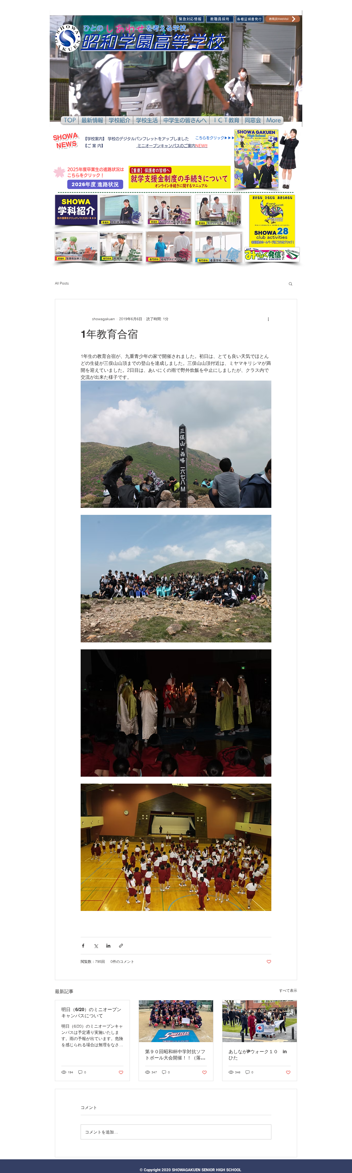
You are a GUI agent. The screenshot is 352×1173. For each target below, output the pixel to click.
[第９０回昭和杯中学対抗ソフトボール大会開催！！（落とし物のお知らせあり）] (176, 1021)
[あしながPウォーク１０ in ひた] (259, 1021)
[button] (92, 120)
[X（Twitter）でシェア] (95, 945)
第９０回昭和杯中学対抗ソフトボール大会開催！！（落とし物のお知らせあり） (175, 1055)
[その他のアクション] (268, 319)
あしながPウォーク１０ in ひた (260, 1054)
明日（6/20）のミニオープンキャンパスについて (91, 1012)
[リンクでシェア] (121, 945)
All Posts (62, 283)
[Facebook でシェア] (83, 945)
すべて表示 (288, 990)
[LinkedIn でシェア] (108, 945)
